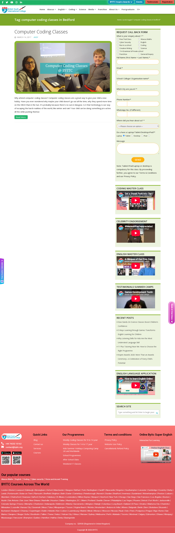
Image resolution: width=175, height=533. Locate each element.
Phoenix (136, 500)
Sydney (92, 514)
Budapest (15, 511)
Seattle (100, 500)
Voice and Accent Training (56, 479)
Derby (170, 490)
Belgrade (132, 507)
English (18, 479)
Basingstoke (69, 518)
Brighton (55, 493)
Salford (35, 497)
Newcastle (110, 490)
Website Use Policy (113, 444)
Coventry (162, 490)
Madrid (83, 511)
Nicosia (114, 511)
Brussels (163, 507)
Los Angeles (156, 497)
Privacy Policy (111, 440)
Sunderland (136, 493)
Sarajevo (12, 514)
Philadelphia (116, 500)
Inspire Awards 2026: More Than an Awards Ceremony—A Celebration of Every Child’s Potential (136, 359)
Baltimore (60, 504)
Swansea (26, 497)
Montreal (133, 514)
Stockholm (35, 514)
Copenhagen (35, 511)
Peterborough (89, 493)
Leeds (3, 493)
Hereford (104, 497)
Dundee (108, 493)
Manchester (59, 490)
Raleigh (98, 504)
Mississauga (6, 518)
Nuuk (121, 511)
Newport (95, 497)
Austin (4, 500)
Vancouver (17, 518)
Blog (36, 440)
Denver (107, 500)
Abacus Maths (7, 479)
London (4, 490)
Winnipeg (168, 514)
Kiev (58, 511)
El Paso (135, 504)
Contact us (38, 444)
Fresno (20, 504)
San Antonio (13, 500)
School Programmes (72, 455)
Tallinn (43, 514)
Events (139, 2)
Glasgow (69, 490)
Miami (84, 500)
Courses (37, 452)
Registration (167, 2)
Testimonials (152, 2)
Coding (26, 479)
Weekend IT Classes (72, 463)
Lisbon (64, 511)
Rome (161, 511)
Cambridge (152, 490)
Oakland (127, 504)
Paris (132, 511)
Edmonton (150, 514)
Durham (42, 497)
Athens (125, 507)
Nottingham (92, 490)
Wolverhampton (149, 493)
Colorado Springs (8, 504)
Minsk (90, 511)
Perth (109, 514)
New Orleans (35, 500)
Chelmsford (16, 497)
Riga (155, 511)
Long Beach (117, 504)
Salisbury (51, 497)
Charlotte (165, 504)
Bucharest (5, 511)
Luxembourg (73, 511)
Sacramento (79, 504)
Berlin (140, 507)
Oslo (127, 511)
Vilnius (76, 514)
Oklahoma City (153, 504)
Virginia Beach (80, 507)
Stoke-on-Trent (26, 493)
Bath (63, 493)
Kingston (120, 490)
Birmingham (40, 490)
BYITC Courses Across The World (25, 484)
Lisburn (169, 493)
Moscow (106, 511)
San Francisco (143, 497)
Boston (166, 497)
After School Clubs (71, 459)
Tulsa (50, 507)
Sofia (27, 514)
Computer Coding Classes (41, 32)
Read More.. (21, 117)
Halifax (54, 518)
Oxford (49, 490)
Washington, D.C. (73, 500)
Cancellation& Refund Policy (117, 448)
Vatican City (67, 514)
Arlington (89, 504)
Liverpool (20, 490)
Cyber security (37, 479)
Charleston (38, 504)
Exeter (69, 493)
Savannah (36, 507)
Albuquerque (59, 507)
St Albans (60, 497)
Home (119, 20)
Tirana (50, 514)
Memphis (29, 504)
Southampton (131, 490)
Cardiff (102, 490)
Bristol (12, 490)
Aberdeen (5, 497)
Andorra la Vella (113, 507)
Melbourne (100, 514)
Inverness (126, 493)
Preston (161, 493)
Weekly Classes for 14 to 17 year (77, 444)
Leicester (142, 490)
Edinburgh (29, 490)
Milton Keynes (84, 497)
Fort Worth (153, 500)
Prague (149, 511)
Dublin (44, 511)
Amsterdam (100, 507)
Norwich (100, 493)
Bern (146, 507)
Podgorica (140, 511)
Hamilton (45, 518)
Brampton (28, 518)
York (84, 490)
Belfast (77, 490)
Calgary (142, 514)
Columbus (106, 504)
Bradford (117, 493)
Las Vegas (127, 500)
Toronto (124, 514)
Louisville (15, 507)
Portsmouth (13, 493)
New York (113, 497)
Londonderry (71, 497)
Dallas (62, 500)
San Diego (131, 497)
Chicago (122, 497)
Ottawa (160, 514)
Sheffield (47, 493)
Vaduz (57, 514)
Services (37, 448)
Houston (54, 500)
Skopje (20, 514)
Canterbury (77, 493)
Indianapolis (50, 504)
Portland (91, 500)
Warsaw (83, 514)
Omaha (143, 504)
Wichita (91, 507)
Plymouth (38, 493)
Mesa (44, 507)
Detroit (144, 500)
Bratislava (154, 507)
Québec (37, 518)
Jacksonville (164, 500)
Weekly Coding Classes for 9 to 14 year (80, 440)
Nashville (45, 500)
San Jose (24, 500)
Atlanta (69, 504)
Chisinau (25, 511)
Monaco (97, 511)
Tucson (69, 507)
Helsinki (51, 511)
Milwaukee (5, 507)
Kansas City (26, 507)
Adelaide (116, 514)
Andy (36, 37)
